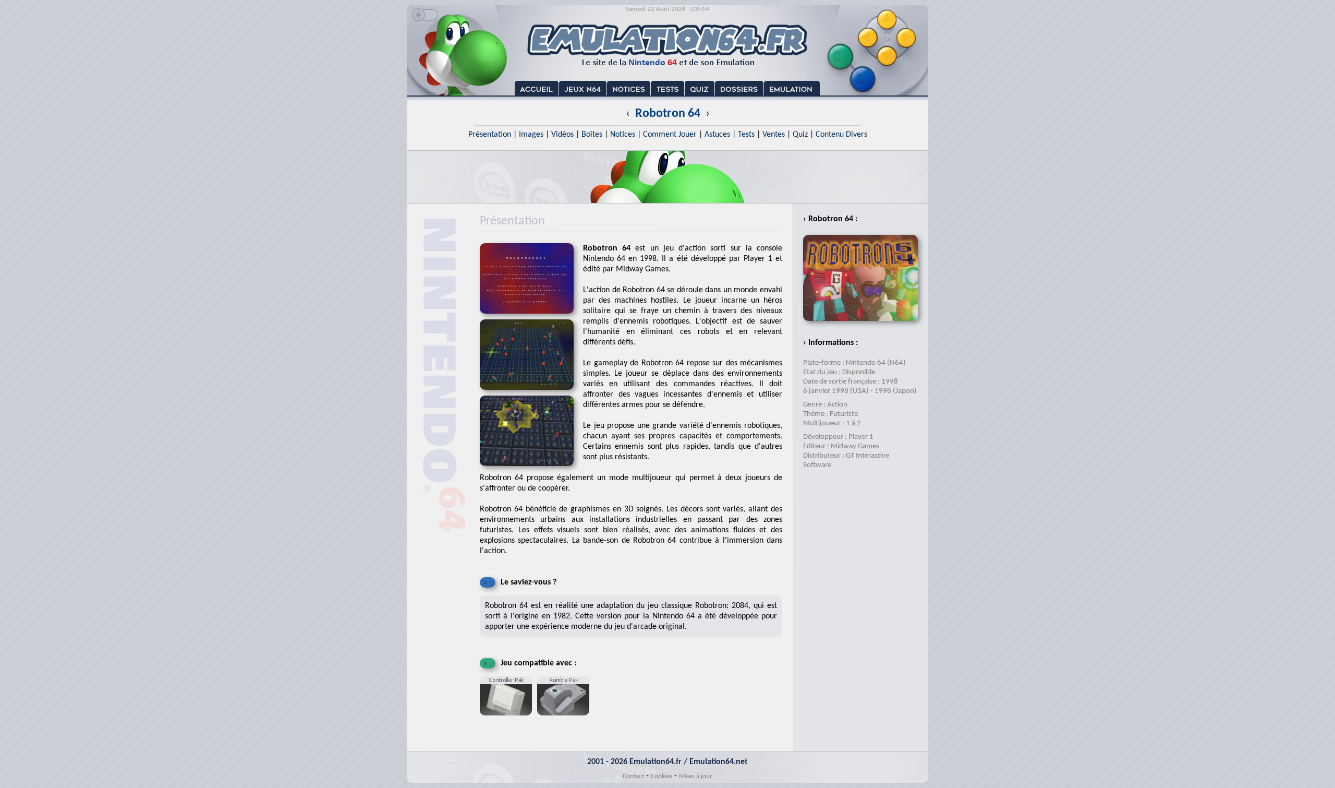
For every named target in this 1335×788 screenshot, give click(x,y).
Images (531, 134)
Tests (746, 134)
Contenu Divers (841, 134)
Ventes (773, 134)
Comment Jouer (670, 134)
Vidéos (562, 134)
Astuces (717, 134)
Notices (622, 134)
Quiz (800, 134)
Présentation (489, 134)
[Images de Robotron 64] (531, 393)
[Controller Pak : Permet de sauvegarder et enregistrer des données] (508, 719)
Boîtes (591, 134)
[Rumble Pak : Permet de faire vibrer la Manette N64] (565, 719)
